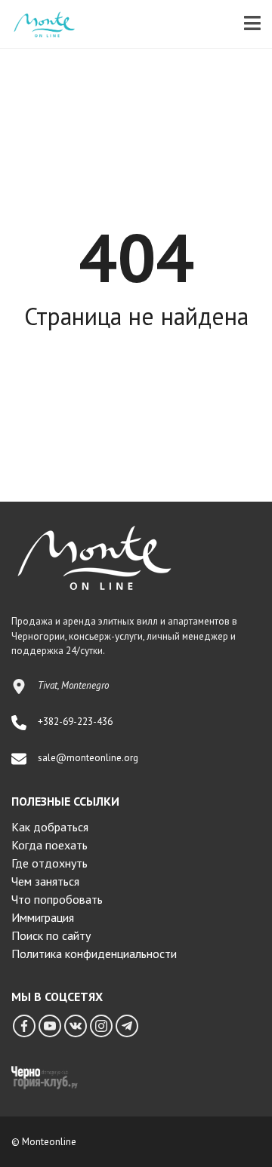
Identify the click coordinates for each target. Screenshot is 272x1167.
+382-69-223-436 (75, 721)
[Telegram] (127, 1026)
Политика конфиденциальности (94, 953)
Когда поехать (49, 844)
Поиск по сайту (51, 935)
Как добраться (49, 826)
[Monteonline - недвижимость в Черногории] (38, 24)
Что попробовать (57, 899)
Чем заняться (45, 881)
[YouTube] (50, 1026)
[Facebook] (24, 1026)
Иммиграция (42, 917)
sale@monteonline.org (88, 757)
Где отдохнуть (49, 863)
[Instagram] (101, 1026)
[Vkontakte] (75, 1026)
